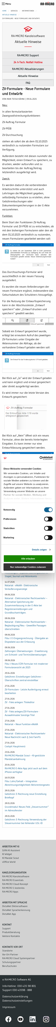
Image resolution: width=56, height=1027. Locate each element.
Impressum (8, 1007)
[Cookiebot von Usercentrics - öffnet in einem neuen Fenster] (40, 458)
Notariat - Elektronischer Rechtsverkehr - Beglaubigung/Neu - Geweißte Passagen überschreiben (26, 625)
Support (6, 928)
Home (4, 11)
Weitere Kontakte (11, 936)
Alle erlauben (28, 558)
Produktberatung (11, 932)
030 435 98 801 (26, 986)
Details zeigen (39, 549)
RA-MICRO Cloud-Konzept (15, 883)
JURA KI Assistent (11, 850)
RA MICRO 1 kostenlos (13, 887)
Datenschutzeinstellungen (17, 1000)
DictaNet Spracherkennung (16, 909)
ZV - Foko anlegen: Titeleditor (19, 702)
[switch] (48, 519)
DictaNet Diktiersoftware (14, 906)
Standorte (7, 950)
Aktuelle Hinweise (9, 15)
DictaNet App (9, 913)
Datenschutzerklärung (15, 996)
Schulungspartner (11, 962)
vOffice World (9, 861)
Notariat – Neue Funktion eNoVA (21, 724)
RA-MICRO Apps (10, 891)
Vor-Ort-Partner (10, 954)
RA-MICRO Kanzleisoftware (15, 876)
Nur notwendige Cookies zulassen (28, 567)
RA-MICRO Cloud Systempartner (18, 958)
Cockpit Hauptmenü (15, 746)
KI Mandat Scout (10, 857)
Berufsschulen (9, 965)
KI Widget (7, 854)
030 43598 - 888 (22, 990)
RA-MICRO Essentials (12, 880)
